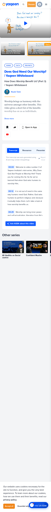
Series (8, 65)
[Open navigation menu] (46, 4)
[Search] (23, 4)
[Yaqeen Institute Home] (10, 4)
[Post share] (15, 127)
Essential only (23, 506)
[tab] (13, 150)
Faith (18, 65)
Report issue (43, 158)
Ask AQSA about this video (22, 223)
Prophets (28, 65)
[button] (25, 23)
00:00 (11, 167)
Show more (9, 118)
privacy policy (10, 499)
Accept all (9, 506)
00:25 (11, 212)
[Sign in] (39, 4)
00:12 (10, 191)
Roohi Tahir (16, 91)
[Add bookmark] (7, 127)
